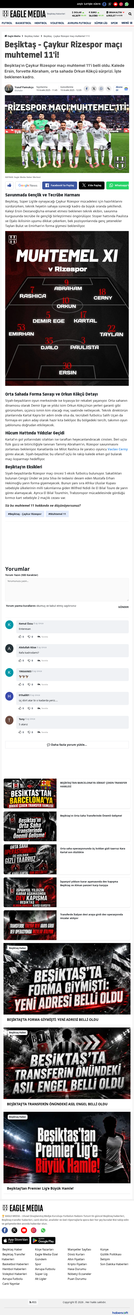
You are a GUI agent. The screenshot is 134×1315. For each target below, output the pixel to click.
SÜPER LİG (100, 23)
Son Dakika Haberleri (114, 1264)
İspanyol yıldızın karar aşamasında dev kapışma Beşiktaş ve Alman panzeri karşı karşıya (89, 883)
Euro (94, 12)
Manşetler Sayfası (79, 1249)
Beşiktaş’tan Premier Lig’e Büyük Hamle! (40, 1188)
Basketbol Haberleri (15, 1264)
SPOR (114, 23)
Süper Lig (41, 1274)
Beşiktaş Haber (32, 36)
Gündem (41, 1259)
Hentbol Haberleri (14, 1269)
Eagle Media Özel (46, 1254)
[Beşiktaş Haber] (67, 978)
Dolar (77, 12)
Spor (38, 1264)
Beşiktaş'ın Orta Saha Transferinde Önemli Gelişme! (91, 815)
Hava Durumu (77, 1269)
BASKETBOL (23, 23)
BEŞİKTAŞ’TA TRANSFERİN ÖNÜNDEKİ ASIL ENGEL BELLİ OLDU (57, 1104)
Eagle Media (13, 36)
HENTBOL (41, 23)
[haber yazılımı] (120, 1312)
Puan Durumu (77, 1279)
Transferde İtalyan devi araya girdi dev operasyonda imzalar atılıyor (91, 916)
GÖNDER (123, 607)
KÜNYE (97, 4)
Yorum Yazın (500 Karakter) (21, 575)
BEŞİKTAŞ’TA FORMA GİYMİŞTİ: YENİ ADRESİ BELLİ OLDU (52, 1019)
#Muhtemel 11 (57, 514)
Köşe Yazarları (44, 1249)
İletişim (105, 1259)
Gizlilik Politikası (110, 1254)
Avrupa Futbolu (12, 1279)
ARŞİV (80, 4)
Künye (104, 1249)
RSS (33, 1302)
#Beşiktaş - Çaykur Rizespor (25, 514)
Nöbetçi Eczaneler (79, 1274)
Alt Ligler (41, 1279)
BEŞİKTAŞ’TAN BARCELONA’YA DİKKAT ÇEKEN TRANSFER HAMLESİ (93, 784)
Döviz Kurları (76, 1254)
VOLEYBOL (57, 23)
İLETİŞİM (88, 4)
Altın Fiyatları (76, 1259)
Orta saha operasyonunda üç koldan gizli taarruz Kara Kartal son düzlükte (92, 850)
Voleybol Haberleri (14, 1274)
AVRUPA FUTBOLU (79, 23)
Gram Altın (115, 12)
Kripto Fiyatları (77, 1264)
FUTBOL (7, 23)
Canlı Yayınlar (11, 1284)
